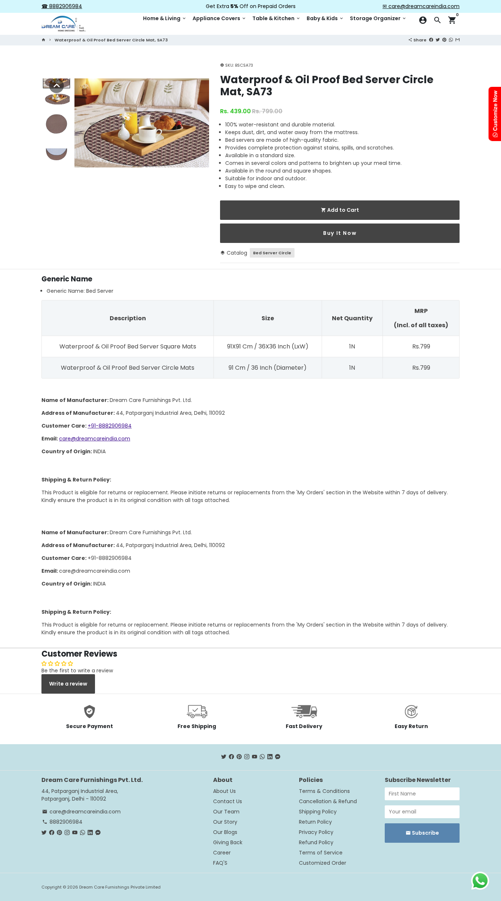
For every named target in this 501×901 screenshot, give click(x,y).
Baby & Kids (325, 18)
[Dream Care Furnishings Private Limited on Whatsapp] (262, 757)
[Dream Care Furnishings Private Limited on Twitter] (223, 757)
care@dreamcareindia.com (94, 438)
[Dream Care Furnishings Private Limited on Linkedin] (270, 757)
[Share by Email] (458, 40)
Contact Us (227, 801)
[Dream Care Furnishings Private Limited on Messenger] (277, 757)
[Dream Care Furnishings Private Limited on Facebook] (231, 757)
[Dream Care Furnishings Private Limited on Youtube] (254, 757)
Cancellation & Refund (328, 801)
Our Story (225, 822)
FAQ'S (220, 863)
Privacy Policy (316, 832)
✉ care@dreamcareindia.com (421, 6)
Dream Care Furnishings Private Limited (120, 887)
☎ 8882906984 (61, 6)
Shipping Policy (318, 811)
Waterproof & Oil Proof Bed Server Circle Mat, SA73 (111, 40)
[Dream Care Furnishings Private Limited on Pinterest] (239, 757)
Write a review (68, 683)
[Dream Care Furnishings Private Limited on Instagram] (246, 757)
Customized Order (322, 863)
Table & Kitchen (276, 18)
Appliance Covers (219, 18)
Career (222, 852)
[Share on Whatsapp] (451, 40)
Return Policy (315, 822)
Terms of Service (321, 852)
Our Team (226, 811)
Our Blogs (225, 832)
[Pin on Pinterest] (444, 40)
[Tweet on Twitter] (438, 40)
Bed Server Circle (272, 253)
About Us (224, 791)
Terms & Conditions (324, 791)
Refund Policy (316, 842)
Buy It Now (339, 233)
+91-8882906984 (110, 425)
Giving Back (227, 842)
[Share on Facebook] (431, 40)
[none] (56, 85)
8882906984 (62, 822)
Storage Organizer (378, 18)
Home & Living (165, 18)
